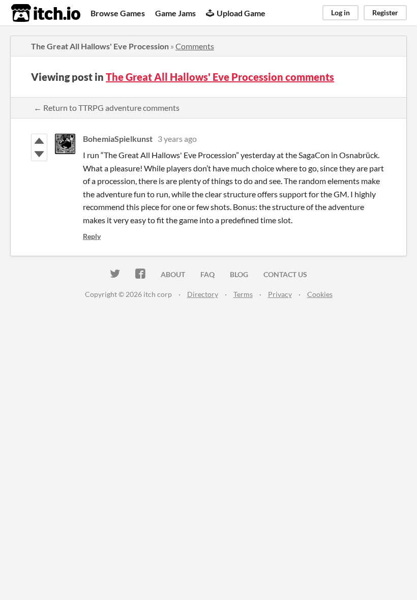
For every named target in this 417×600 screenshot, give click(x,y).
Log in (340, 12)
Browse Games (118, 13)
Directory (202, 294)
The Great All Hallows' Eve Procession (100, 46)
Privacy (280, 294)
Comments (194, 46)
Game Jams (175, 13)
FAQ (207, 274)
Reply (92, 236)
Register (385, 12)
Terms (243, 294)
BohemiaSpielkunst (118, 138)
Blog (239, 274)
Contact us (285, 274)
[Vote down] (39, 154)
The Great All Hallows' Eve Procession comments (220, 77)
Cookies (320, 294)
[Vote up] (39, 140)
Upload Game (241, 13)
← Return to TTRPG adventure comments (107, 107)
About (173, 274)
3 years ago (177, 138)
